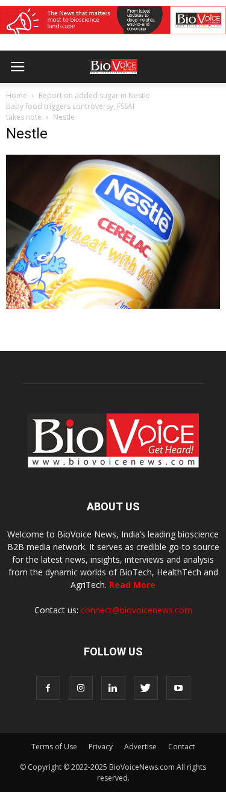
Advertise (140, 746)
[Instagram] (81, 688)
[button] (170, 99)
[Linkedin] (113, 688)
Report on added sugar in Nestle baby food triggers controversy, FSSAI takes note (78, 106)
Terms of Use (54, 746)
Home (16, 95)
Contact (181, 746)
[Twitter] (146, 688)
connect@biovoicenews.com (136, 610)
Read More (132, 584)
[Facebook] (48, 688)
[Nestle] (113, 306)
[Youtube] (178, 688)
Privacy (101, 746)
